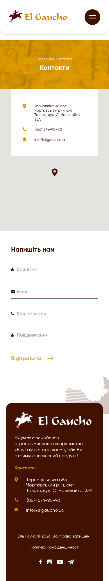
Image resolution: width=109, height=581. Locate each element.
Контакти (64, 59)
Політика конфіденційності (54, 547)
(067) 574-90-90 (48, 129)
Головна (44, 59)
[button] (54, 172)
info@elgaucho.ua (49, 139)
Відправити (27, 358)
